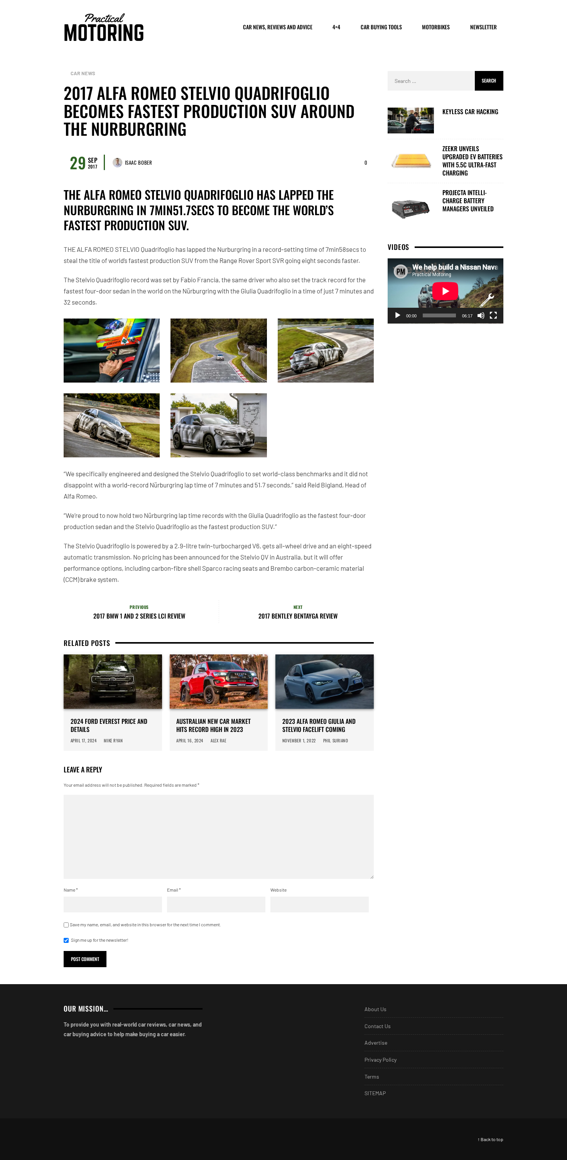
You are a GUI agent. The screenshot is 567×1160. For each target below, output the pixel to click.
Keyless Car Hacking (470, 112)
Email (174, 889)
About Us (375, 1009)
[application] (445, 291)
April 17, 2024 (84, 740)
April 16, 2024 (189, 740)
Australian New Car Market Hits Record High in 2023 (213, 725)
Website (278, 889)
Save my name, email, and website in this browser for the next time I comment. (145, 924)
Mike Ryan (113, 740)
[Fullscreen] (493, 315)
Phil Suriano (336, 740)
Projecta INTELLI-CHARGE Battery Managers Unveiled (468, 200)
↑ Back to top (490, 1139)
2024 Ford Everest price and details (109, 725)
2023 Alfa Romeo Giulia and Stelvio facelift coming (319, 725)
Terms (371, 1076)
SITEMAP (375, 1093)
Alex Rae (218, 740)
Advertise (375, 1042)
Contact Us (377, 1026)
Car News (83, 73)
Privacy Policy (380, 1059)
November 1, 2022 (299, 740)
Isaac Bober (138, 162)
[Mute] (481, 315)
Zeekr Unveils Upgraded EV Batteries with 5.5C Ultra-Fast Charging (472, 161)
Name (71, 889)
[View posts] (66, 73)
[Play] (398, 315)
